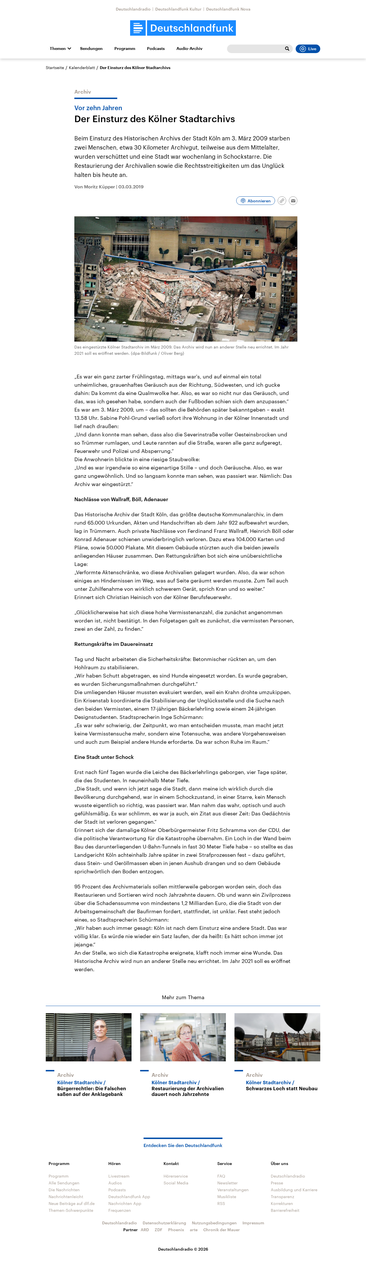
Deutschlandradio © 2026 (183, 1249)
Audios (115, 1182)
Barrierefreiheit (285, 1210)
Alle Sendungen (64, 1182)
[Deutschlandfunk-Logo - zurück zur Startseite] (183, 28)
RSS (221, 1203)
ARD (145, 1229)
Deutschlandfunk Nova (228, 9)
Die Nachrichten (64, 1189)
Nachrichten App (124, 1203)
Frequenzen (119, 1210)
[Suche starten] (287, 49)
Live (312, 49)
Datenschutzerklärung (164, 1222)
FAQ (221, 1176)
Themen (58, 49)
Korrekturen (282, 1203)
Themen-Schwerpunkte (71, 1210)
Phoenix (176, 1229)
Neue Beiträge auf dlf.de (72, 1203)
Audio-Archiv (189, 49)
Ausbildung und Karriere (294, 1189)
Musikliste (226, 1196)
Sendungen (91, 49)
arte (194, 1229)
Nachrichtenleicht (66, 1196)
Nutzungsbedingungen (214, 1222)
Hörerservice (176, 1176)
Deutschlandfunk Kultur (178, 9)
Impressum (253, 1222)
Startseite (55, 67)
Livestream (119, 1176)
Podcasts (156, 49)
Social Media (176, 1182)
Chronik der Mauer (221, 1229)
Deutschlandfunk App (129, 1196)
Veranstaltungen (233, 1189)
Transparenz (282, 1196)
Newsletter (227, 1182)
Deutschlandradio (133, 9)
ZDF (158, 1229)
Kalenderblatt (82, 67)
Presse (277, 1182)
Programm (124, 49)
